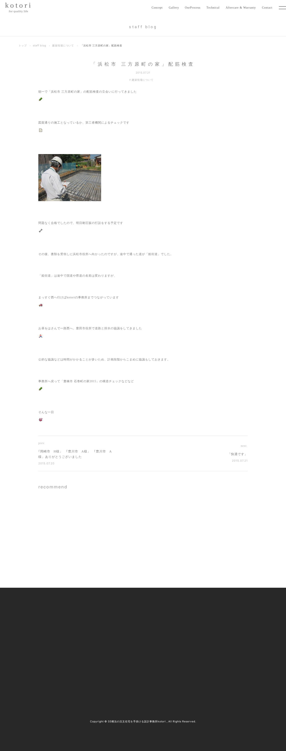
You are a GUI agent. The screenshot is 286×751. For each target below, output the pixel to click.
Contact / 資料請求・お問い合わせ (214, 656)
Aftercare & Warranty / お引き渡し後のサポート (131, 656)
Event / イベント (203, 638)
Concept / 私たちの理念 (116, 603)
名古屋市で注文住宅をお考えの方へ (123, 630)
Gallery (174, 7)
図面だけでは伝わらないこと (204, 513)
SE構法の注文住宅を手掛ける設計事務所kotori (137, 721)
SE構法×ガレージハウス (96, 513)
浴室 (81, 554)
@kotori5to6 (35, 675)
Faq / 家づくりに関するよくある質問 (216, 647)
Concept (157, 7)
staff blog (39, 45)
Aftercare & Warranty (241, 7)
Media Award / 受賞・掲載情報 (212, 612)
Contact (267, 7)
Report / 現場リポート (206, 630)
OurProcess (192, 7)
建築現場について (63, 45)
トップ (23, 45)
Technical (213, 7)
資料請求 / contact (33, 682)
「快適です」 (238, 454)
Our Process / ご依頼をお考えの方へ (124, 621)
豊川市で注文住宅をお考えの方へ (122, 638)
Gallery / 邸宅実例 (112, 612)
